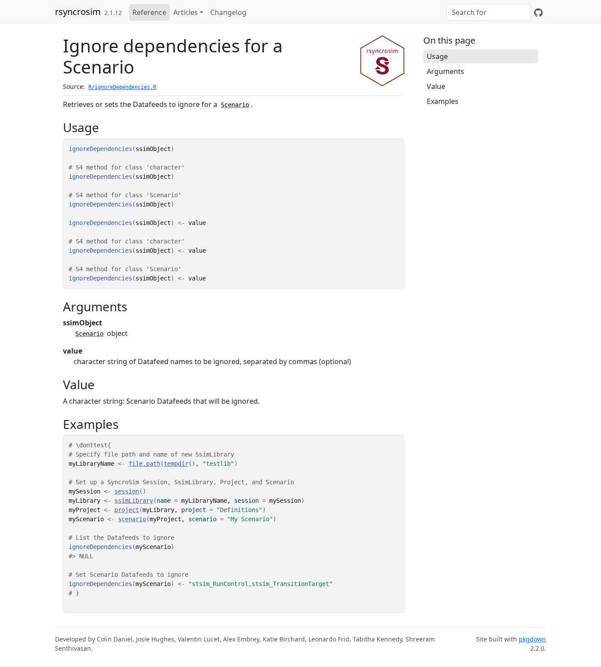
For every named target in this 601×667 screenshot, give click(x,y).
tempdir (176, 463)
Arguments (445, 71)
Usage (437, 56)
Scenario (235, 104)
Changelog (228, 12)
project (126, 509)
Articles (185, 12)
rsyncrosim (78, 12)
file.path (144, 463)
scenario (132, 519)
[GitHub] (538, 12)
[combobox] (488, 12)
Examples (442, 101)
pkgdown (532, 639)
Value (436, 86)
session (126, 491)
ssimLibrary (133, 500)
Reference (149, 12)
